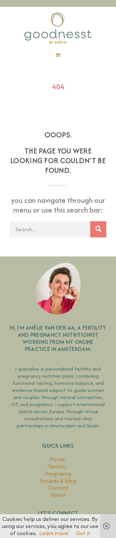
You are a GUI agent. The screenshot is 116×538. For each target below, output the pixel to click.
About (58, 495)
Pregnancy (58, 473)
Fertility (58, 466)
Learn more (53, 533)
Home (58, 459)
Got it (83, 533)
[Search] (98, 229)
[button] (58, 55)
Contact (58, 487)
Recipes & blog (58, 480)
